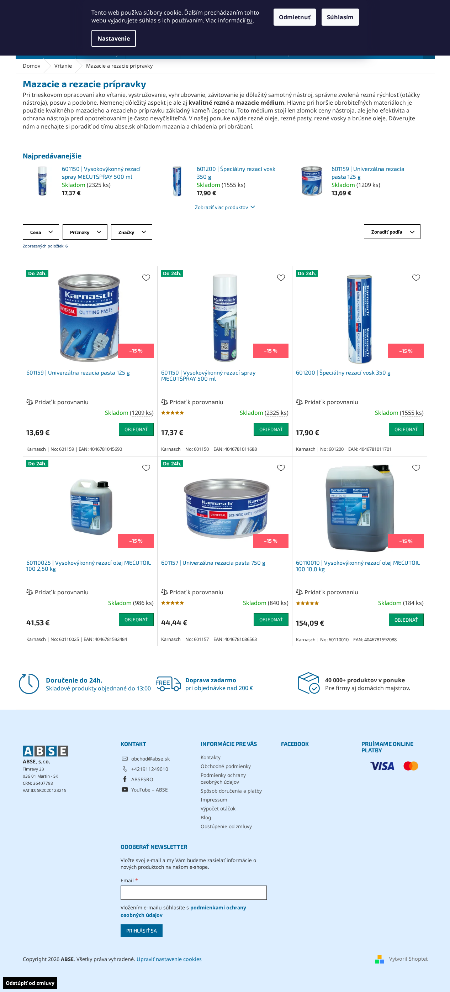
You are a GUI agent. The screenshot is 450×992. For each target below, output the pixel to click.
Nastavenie (113, 38)
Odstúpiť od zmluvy (30, 983)
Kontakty (211, 757)
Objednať (136, 429)
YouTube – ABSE (149, 789)
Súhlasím (340, 17)
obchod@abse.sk (150, 758)
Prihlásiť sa (141, 931)
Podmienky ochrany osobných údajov (223, 778)
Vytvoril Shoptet (408, 958)
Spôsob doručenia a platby (231, 790)
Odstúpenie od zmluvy (226, 826)
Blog (206, 817)
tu (250, 20)
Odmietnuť (295, 17)
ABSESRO (142, 779)
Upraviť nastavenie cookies (169, 959)
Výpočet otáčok (218, 808)
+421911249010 (149, 769)
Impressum (214, 799)
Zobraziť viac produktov (221, 207)
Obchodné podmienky (226, 766)
